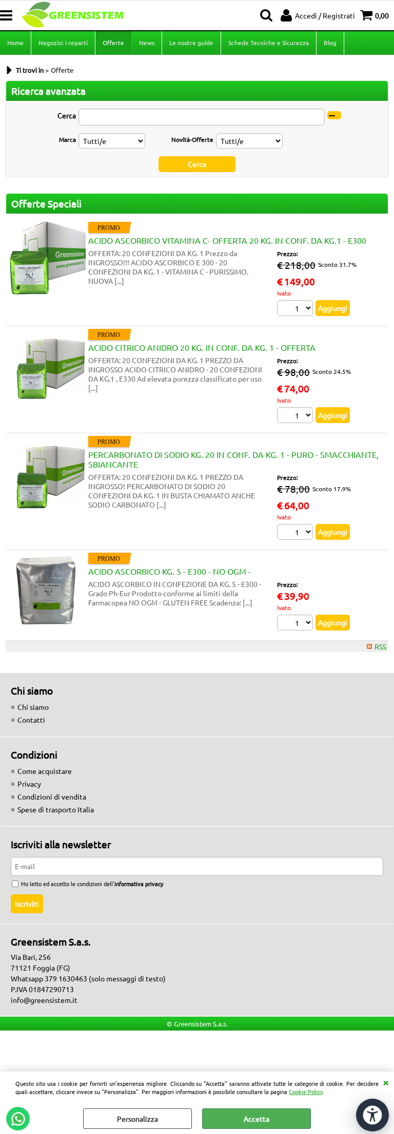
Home (15, 42)
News (146, 42)
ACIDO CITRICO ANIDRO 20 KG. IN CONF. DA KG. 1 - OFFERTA (202, 347)
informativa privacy (138, 883)
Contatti (31, 719)
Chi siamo (33, 706)
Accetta (256, 1118)
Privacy (29, 783)
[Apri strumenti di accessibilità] (372, 1115)
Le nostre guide (191, 42)
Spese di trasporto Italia (55, 809)
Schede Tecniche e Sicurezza (268, 42)
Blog (330, 42)
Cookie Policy (306, 1091)
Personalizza (137, 1118)
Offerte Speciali (46, 203)
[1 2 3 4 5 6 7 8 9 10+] (296, 309)
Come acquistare (44, 770)
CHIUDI (386, 1082)
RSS (380, 646)
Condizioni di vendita (51, 796)
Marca (67, 139)
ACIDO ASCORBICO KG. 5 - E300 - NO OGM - (169, 571)
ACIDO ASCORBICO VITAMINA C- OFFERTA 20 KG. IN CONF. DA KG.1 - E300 (227, 240)
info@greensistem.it (44, 999)
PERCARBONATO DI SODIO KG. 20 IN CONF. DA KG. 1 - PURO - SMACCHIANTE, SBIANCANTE (233, 459)
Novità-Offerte (192, 139)
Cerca (66, 115)
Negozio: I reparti (63, 42)
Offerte (113, 42)
